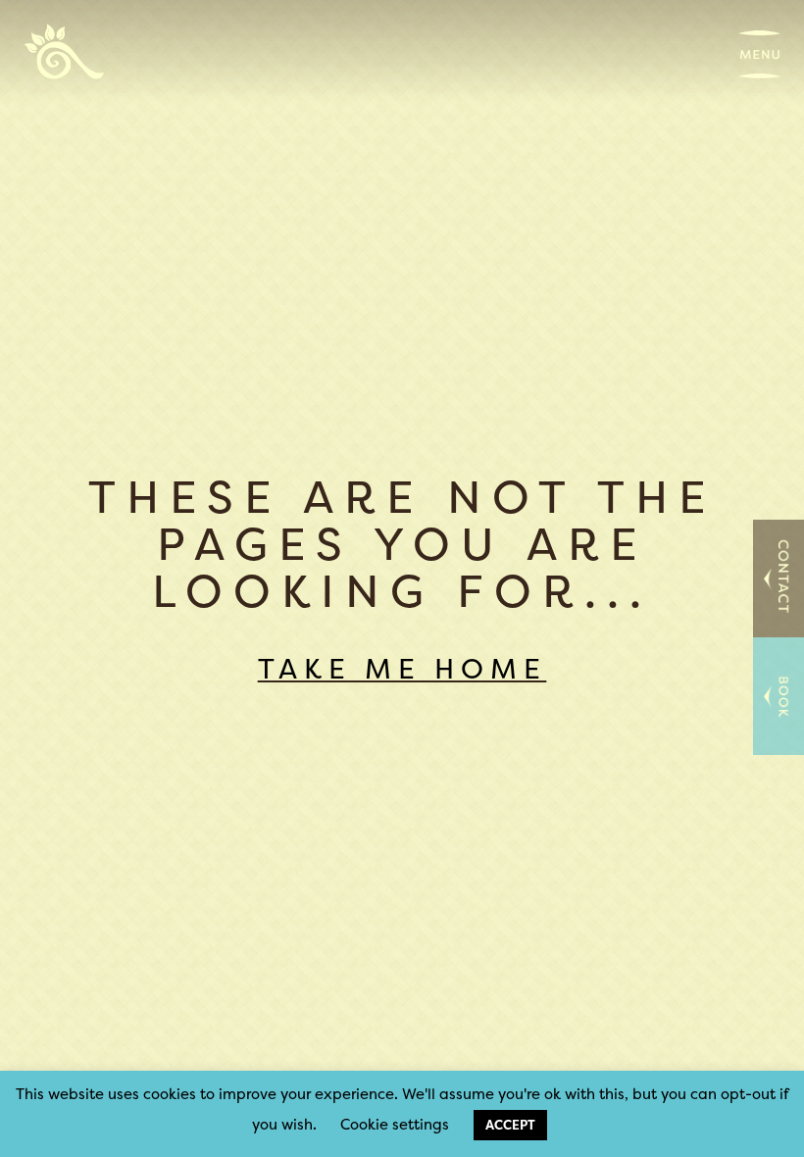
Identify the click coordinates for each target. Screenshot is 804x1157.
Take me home (402, 668)
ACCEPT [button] (510, 1124)
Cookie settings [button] (394, 1124)
